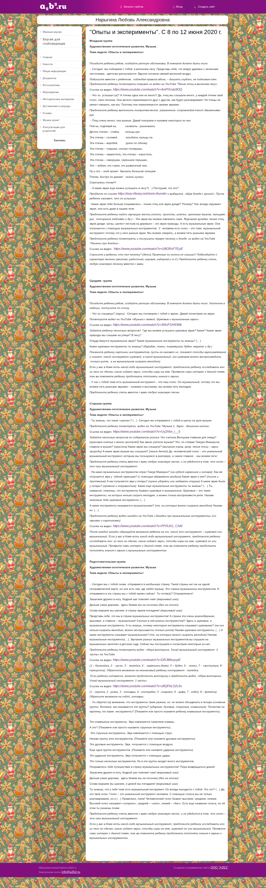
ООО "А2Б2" (219, 867)
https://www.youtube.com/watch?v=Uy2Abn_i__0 (146, 431)
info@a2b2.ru (71, 872)
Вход (179, 6)
